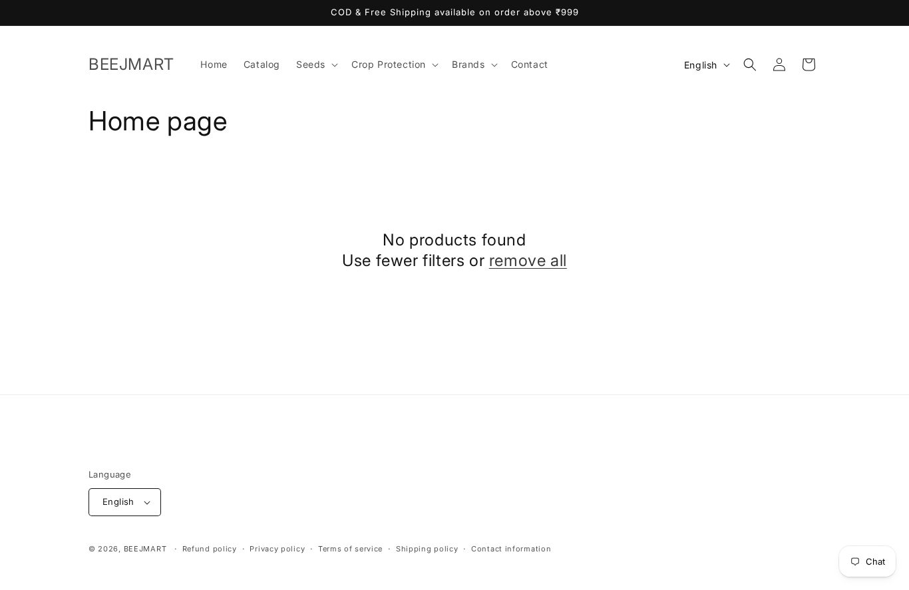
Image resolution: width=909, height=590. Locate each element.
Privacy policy (277, 548)
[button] (315, 64)
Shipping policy (427, 548)
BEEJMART (145, 548)
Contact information (511, 548)
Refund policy (209, 548)
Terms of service (350, 548)
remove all (528, 260)
